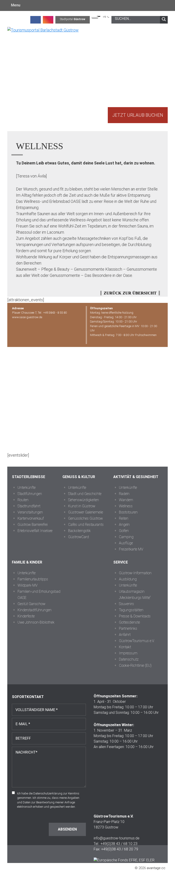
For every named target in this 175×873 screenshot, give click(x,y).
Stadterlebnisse (28, 477)
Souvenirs (126, 604)
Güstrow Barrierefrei (33, 524)
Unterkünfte (27, 487)
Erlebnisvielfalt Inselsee (35, 531)
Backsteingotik (79, 531)
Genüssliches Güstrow (85, 518)
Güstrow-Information (135, 573)
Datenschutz (129, 659)
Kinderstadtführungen (34, 610)
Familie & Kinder (27, 562)
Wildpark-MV (28, 585)
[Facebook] (35, 19)
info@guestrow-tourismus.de (116, 838)
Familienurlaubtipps (33, 579)
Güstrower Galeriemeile (85, 512)
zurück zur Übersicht (130, 293)
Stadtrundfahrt (29, 506)
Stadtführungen (30, 494)
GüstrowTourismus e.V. (136, 641)
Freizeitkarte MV (131, 549)
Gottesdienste (129, 622)
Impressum (128, 653)
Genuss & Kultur (78, 477)
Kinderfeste (26, 616)
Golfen (124, 531)
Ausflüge (126, 543)
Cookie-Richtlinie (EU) (135, 665)
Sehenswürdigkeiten (83, 500)
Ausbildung (128, 579)
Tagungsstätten (131, 610)
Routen (23, 500)
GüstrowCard (78, 537)
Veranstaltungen (30, 512)
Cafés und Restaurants (86, 524)
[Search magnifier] (164, 19)
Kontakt (125, 647)
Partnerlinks (128, 628)
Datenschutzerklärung (47, 793)
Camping (126, 537)
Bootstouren (128, 512)
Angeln (124, 524)
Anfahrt (125, 634)
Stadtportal (72, 19)
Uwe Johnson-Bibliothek (36, 622)
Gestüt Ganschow (31, 604)
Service (120, 562)
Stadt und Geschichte (84, 494)
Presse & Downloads (135, 616)
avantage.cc (156, 868)
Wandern (126, 500)
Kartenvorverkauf (31, 518)
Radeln (124, 494)
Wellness (126, 506)
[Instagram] (48, 19)
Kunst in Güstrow (81, 506)
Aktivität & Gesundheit (135, 477)
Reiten (123, 518)
